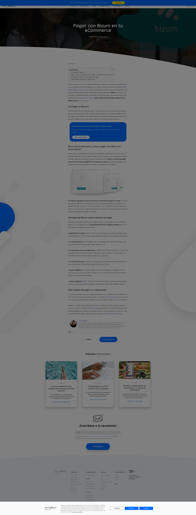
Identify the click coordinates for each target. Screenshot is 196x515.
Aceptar (146, 508)
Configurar (117, 508)
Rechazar (131, 508)
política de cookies (77, 512)
